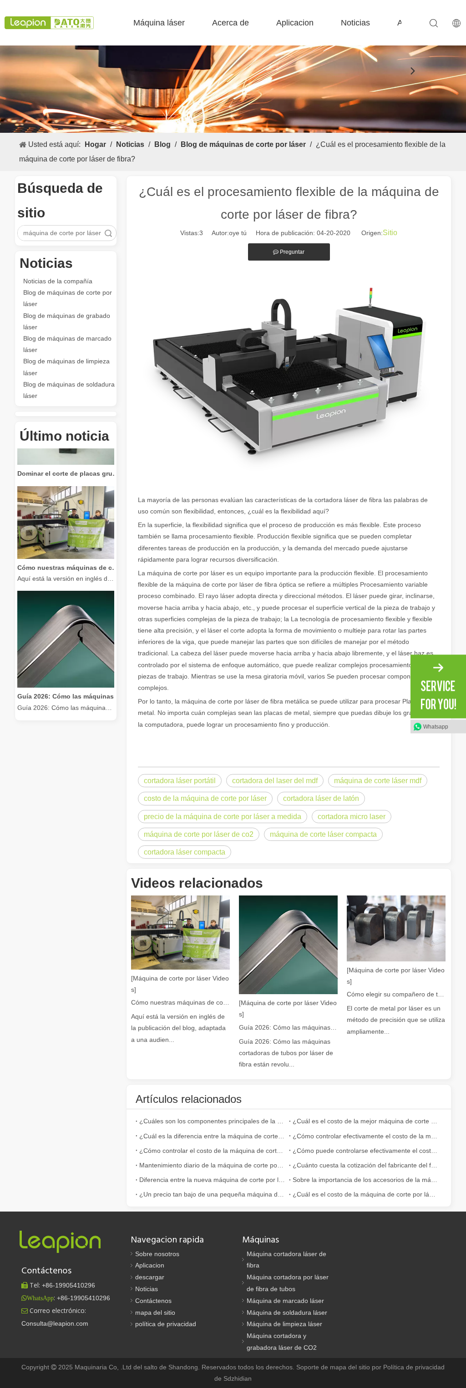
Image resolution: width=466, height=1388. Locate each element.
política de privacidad (165, 1324)
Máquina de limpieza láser (284, 1324)
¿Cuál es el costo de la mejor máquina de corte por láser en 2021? (366, 1121)
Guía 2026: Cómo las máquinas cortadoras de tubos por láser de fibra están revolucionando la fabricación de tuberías (68, 687)
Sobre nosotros (157, 1253)
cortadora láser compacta (184, 852)
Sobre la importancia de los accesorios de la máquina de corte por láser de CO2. (366, 1179)
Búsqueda (108, 233)
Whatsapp (435, 727)
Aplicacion (295, 22)
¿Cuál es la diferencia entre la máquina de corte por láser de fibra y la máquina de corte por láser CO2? (212, 1136)
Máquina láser (159, 22)
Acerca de (230, 22)
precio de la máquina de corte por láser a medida (222, 816)
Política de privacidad (414, 1367)
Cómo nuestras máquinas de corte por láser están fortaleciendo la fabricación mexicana (68, 559)
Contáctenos (153, 1300)
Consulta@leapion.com (54, 1323)
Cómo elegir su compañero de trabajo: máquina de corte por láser (396, 994)
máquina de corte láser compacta (323, 834)
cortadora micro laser (351, 816)
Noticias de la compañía (57, 281)
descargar (149, 1277)
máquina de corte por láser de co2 (198, 834)
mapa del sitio (155, 1312)
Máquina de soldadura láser (287, 1312)
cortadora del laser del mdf (275, 781)
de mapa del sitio (346, 1367)
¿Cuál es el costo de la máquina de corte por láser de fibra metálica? (366, 1194)
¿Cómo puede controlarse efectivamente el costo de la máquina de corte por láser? (366, 1150)
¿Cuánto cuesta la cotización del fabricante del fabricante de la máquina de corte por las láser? (366, 1165)
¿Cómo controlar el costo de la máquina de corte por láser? (212, 1150)
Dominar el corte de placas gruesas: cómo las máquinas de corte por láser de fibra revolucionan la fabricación (68, 464)
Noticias (355, 22)
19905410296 (68, 1285)
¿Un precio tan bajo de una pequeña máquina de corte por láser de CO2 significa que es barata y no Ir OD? (212, 1194)
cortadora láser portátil (180, 781)
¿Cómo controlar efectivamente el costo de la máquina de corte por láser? (366, 1136)
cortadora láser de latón (321, 798)
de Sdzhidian (233, 1378)
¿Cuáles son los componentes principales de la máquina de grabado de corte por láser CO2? (212, 1121)
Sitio (390, 232)
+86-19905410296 (83, 1298)
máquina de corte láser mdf (377, 781)
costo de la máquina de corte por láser (205, 798)
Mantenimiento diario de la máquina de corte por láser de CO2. (212, 1165)
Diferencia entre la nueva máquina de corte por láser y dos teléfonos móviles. (212, 1179)
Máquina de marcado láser (285, 1300)
